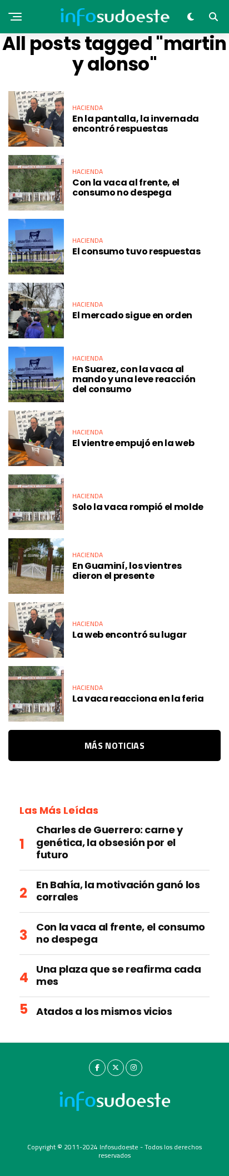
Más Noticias (114, 745)
